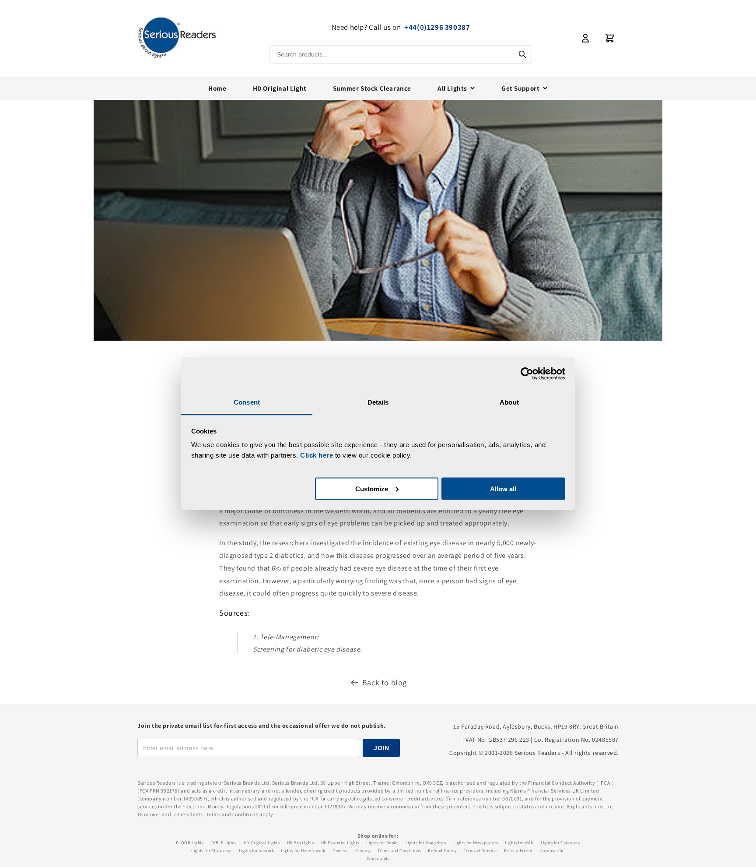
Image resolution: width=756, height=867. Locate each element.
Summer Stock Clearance (372, 88)
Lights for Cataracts (560, 843)
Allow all (503, 488)
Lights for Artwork (256, 850)
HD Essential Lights (340, 843)
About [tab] (509, 402)
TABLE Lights (224, 843)
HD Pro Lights (300, 843)
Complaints (378, 858)
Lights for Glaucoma (211, 850)
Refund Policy (442, 850)
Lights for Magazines (426, 843)
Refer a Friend (518, 850)
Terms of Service (480, 850)
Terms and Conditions (399, 850)
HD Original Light (280, 88)
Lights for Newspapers (475, 843)
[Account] (585, 38)
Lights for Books (382, 843)
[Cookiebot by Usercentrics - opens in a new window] (527, 373)
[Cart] (610, 38)
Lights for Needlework (303, 850)
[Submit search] (522, 54)
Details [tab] (378, 402)
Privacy (363, 850)
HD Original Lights (262, 843)
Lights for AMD (519, 843)
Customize (371, 488)
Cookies (340, 850)
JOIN (381, 747)
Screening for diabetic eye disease (306, 649)
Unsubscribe (552, 850)
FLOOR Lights (189, 843)
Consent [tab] (247, 402)
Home (217, 88)
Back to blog (384, 682)
